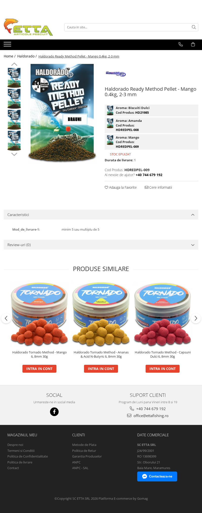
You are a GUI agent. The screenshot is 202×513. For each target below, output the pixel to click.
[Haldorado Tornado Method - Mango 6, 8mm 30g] (39, 314)
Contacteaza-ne (160, 476)
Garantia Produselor (87, 456)
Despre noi (15, 444)
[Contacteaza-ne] (180, 44)
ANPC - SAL (80, 468)
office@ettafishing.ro (150, 415)
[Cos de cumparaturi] (193, 44)
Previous (14, 64)
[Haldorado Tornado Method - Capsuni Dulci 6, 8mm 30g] (162, 314)
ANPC (76, 462)
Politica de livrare (19, 462)
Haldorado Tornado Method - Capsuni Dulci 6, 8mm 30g (163, 354)
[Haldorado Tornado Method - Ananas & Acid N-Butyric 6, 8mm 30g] (101, 314)
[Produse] (8, 45)
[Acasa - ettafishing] (28, 27)
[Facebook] (54, 411)
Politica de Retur (84, 450)
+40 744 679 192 (150, 408)
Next (14, 153)
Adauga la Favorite (122, 187)
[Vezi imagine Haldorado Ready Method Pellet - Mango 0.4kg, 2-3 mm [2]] (14, 120)
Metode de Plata (84, 444)
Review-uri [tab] (19, 244)
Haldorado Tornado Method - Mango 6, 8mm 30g (39, 354)
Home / (10, 56)
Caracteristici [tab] (18, 214)
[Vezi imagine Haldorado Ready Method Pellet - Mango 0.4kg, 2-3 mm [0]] (14, 78)
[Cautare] (193, 27)
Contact (13, 468)
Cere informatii (160, 187)
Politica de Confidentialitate (27, 456)
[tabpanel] (62, 112)
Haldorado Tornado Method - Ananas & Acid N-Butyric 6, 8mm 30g (101, 354)
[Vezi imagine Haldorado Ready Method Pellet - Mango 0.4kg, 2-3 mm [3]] (14, 140)
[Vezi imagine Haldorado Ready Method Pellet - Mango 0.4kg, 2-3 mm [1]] (14, 99)
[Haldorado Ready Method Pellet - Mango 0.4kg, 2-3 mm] (62, 112)
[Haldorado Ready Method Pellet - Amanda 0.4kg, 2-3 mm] (110, 123)
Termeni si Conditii (20, 450)
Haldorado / (27, 56)
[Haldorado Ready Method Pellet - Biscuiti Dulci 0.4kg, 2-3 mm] (110, 110)
